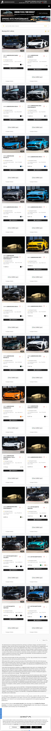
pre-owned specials (19, 703)
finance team (27, 705)
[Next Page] (40, 640)
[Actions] (22, 56)
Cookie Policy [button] (16, 724)
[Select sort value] (48, 31)
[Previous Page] (37, 640)
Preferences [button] (43, 724)
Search (45, 25)
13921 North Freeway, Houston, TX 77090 (36, 1)
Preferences (14, 727)
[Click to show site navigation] (49, 6)
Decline (25, 727)
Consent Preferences (0, 714)
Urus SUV (4, 699)
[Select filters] (45, 31)
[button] (23, 44)
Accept (36, 727)
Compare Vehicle (9, 81)
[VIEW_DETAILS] (13, 244)
